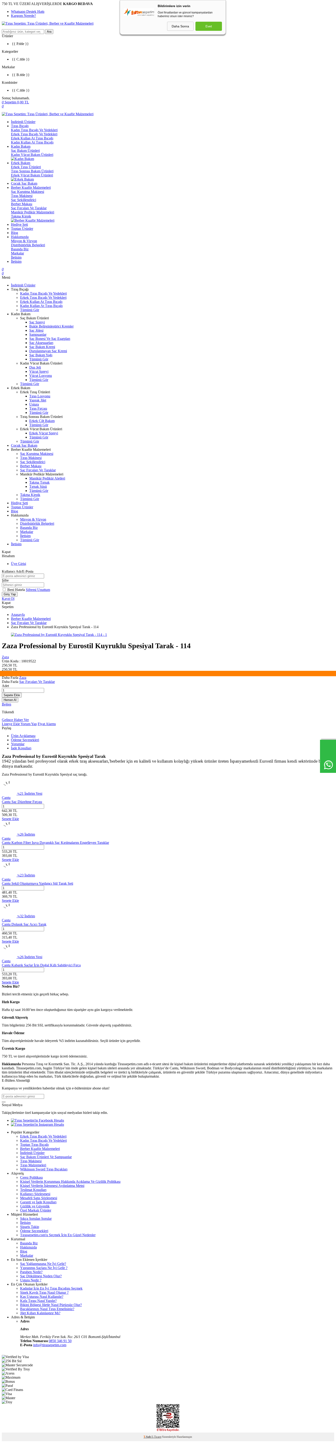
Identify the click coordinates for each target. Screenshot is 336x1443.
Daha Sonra (180, 26)
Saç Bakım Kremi (42, 347)
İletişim (16, 257)
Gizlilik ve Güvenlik (35, 1206)
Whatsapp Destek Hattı (27, 11)
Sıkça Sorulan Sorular (36, 1218)
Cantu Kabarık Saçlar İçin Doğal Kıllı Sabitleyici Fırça (41, 965)
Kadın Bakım (20, 146)
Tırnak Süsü (38, 486)
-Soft (148, 1436)
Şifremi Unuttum (38, 590)
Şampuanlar (37, 334)
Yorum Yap (29, 724)
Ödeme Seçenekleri (25, 740)
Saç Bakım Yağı (40, 355)
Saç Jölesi (36, 330)
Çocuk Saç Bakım (24, 183)
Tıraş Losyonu (39, 396)
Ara (49, 31)
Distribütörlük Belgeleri (28, 245)
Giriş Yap (10, 594)
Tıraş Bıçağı (20, 126)
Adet (5, 686)
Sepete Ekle (12, 695)
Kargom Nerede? (23, 16)
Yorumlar (17, 744)
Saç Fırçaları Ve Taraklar (29, 208)
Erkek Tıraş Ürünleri (26, 167)
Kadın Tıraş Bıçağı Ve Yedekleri (34, 130)
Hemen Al (10, 700)
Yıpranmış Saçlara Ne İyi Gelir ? (43, 1268)
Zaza (5, 657)
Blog (14, 233)
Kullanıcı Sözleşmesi (35, 1194)
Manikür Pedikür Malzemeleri (32, 212)
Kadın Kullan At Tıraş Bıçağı (32, 142)
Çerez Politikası (31, 1177)
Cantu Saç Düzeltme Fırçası (22, 802)
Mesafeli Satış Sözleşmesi (38, 1198)
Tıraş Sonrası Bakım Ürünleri (32, 171)
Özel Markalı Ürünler (35, 1210)
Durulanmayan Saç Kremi (48, 351)
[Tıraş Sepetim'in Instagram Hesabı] (37, 1124)
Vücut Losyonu (40, 376)
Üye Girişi (18, 564)
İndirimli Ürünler (23, 122)
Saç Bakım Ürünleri (25, 150)
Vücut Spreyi (38, 371)
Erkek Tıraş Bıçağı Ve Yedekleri (34, 134)
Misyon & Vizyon (24, 241)
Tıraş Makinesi (21, 196)
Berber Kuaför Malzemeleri (31, 187)
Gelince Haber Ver (15, 720)
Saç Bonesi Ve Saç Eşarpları (49, 339)
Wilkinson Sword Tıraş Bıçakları (43, 1169)
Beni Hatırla (16, 590)
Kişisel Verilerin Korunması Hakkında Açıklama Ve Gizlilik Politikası (70, 1181)
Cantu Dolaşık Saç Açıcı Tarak (24, 924)
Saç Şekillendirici (23, 200)
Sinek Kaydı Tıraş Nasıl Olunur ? (44, 1292)
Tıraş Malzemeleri (33, 1165)
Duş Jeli (35, 367)
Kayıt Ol (8, 599)
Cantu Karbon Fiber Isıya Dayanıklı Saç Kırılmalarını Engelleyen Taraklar (55, 843)
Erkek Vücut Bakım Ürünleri (32, 175)
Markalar (17, 253)
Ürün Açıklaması (23, 736)
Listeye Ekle (11, 724)
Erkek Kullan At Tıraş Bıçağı (32, 138)
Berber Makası (21, 204)
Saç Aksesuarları (41, 343)
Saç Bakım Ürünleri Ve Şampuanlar (46, 1157)
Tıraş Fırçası (38, 408)
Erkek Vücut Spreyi (43, 433)
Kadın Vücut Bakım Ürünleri (32, 155)
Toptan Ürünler (22, 229)
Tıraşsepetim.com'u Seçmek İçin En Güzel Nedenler (58, 1235)
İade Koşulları (21, 748)
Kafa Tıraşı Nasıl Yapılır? (38, 1301)
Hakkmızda (28, 1247)
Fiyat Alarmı (47, 724)
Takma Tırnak (39, 482)
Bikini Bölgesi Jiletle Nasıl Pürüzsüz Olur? (51, 1305)
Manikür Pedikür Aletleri (47, 478)
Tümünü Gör (29, 310)
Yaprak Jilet (37, 400)
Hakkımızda (20, 237)
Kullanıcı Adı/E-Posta (17, 571)
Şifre (5, 580)
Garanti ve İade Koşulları (38, 1202)
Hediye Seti (19, 224)
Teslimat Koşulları (33, 1190)
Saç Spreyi (37, 322)
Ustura (34, 404)
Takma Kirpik (21, 216)
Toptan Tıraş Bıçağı (34, 1145)
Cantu (6, 798)
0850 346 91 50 (60, 1341)
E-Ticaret (156, 1436)
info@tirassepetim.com (49, 1345)
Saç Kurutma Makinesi (27, 192)
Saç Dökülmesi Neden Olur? (41, 1276)
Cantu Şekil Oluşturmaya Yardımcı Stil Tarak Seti (37, 883)
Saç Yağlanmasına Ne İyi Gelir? (43, 1264)
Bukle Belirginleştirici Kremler (51, 326)
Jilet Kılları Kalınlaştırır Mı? (40, 1313)
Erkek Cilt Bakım (42, 421)
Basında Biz (20, 249)
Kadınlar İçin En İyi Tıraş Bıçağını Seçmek (51, 1288)
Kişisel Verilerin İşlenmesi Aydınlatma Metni (52, 1186)
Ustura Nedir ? (30, 1280)
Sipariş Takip (29, 1227)
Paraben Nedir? (31, 1272)
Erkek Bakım (20, 163)
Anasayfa (18, 615)
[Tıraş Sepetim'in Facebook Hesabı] (37, 1120)
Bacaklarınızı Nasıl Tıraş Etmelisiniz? (47, 1309)
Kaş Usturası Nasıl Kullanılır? (41, 1297)
